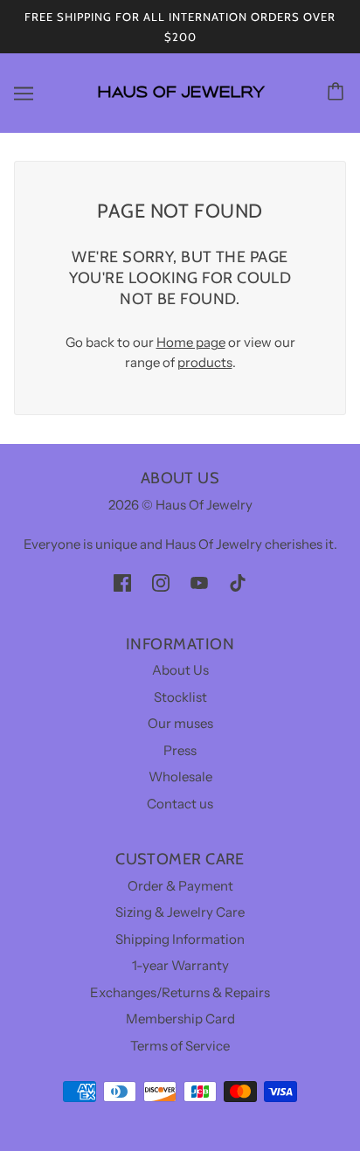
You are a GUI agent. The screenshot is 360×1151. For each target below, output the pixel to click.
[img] (122, 582)
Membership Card (180, 1018)
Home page (190, 342)
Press (180, 750)
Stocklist (180, 697)
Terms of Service (180, 1045)
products (204, 362)
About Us (180, 670)
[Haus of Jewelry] (180, 105)
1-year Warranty (180, 965)
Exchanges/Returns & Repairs (180, 992)
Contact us (180, 803)
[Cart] (338, 93)
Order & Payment (180, 885)
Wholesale (180, 776)
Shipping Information (180, 939)
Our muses (180, 723)
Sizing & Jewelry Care (180, 912)
